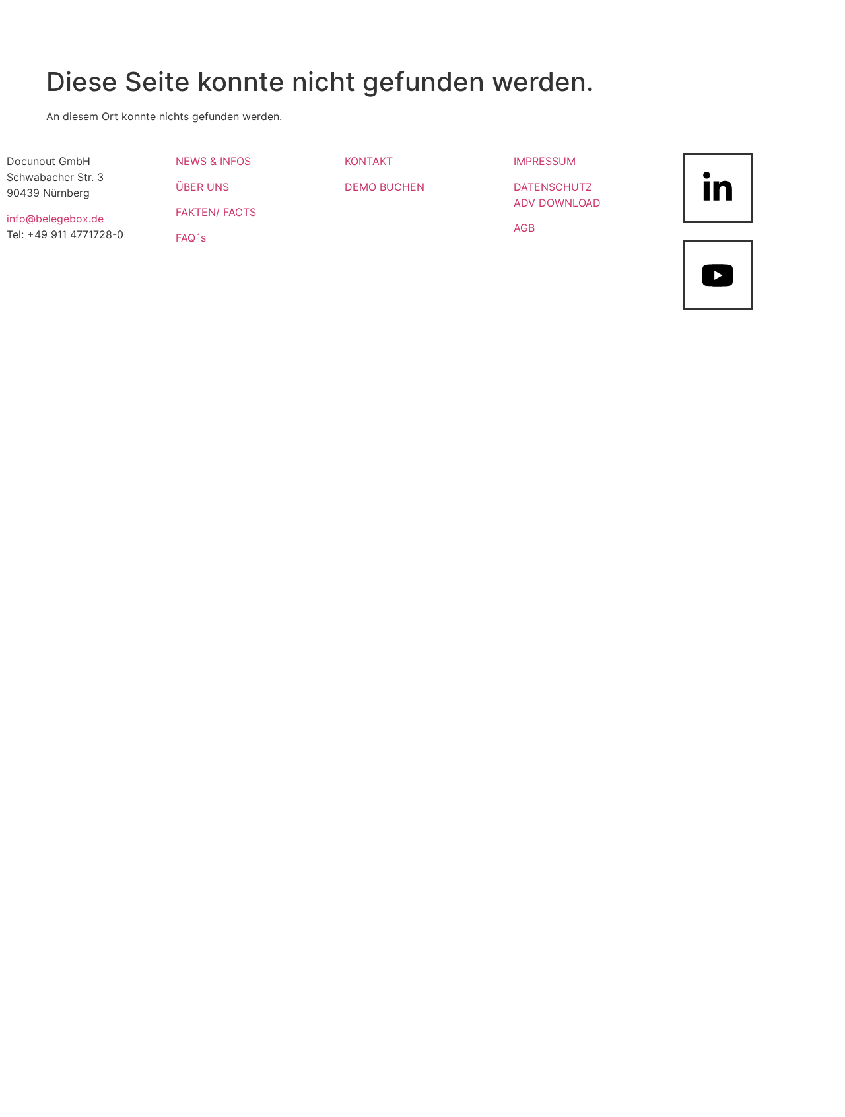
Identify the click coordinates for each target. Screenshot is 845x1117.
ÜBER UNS (202, 186)
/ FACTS (236, 212)
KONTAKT (369, 161)
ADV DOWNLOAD (557, 202)
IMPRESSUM (545, 161)
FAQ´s (191, 237)
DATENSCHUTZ (553, 186)
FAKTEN (196, 212)
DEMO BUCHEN (384, 186)
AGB (524, 227)
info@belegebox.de (55, 218)
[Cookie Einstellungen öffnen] (816, 1099)
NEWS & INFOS (213, 161)
